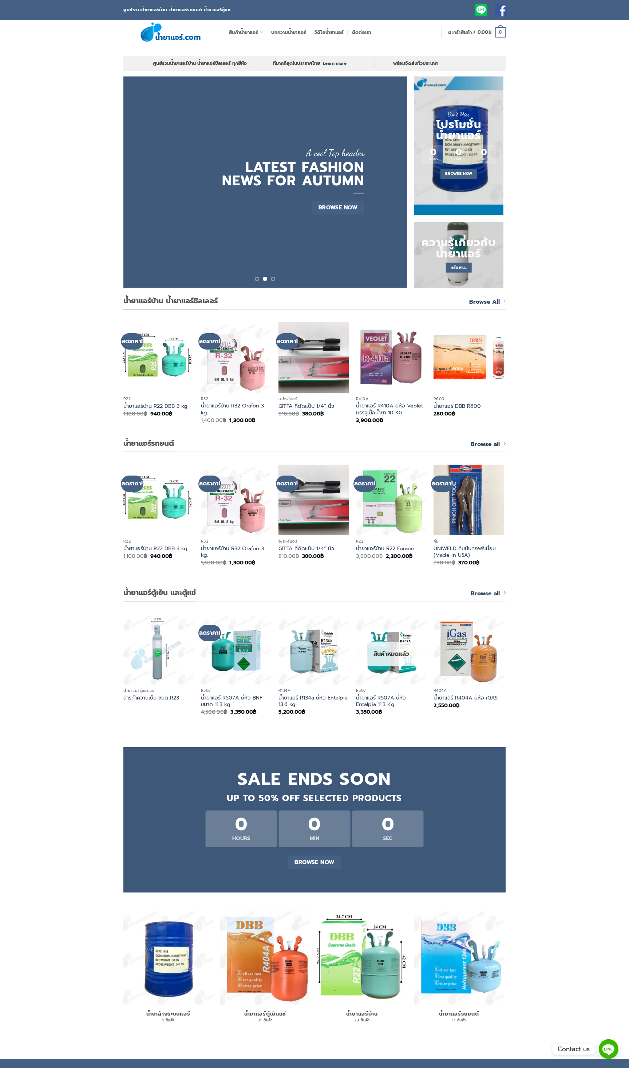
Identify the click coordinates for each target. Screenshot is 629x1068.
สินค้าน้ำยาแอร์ (243, 32)
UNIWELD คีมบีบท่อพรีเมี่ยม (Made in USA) (465, 552)
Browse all (485, 444)
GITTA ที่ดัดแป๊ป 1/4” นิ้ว (306, 406)
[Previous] (138, 182)
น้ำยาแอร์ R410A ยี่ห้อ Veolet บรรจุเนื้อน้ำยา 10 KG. (389, 409)
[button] (477, 32)
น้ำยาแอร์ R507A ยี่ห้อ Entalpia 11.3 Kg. (381, 701)
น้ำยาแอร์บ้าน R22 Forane (385, 548)
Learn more (335, 63)
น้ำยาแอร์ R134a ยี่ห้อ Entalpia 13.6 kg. (313, 701)
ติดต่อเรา (361, 32)
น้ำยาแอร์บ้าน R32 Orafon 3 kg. (232, 409)
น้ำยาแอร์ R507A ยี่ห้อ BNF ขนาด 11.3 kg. (231, 701)
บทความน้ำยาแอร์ (288, 32)
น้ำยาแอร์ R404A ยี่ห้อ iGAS (466, 697)
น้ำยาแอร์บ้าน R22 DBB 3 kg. (156, 406)
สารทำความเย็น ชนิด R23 (151, 697)
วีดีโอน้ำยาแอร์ (329, 32)
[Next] (392, 182)
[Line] (608, 1049)
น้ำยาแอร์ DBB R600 (457, 406)
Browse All (484, 301)
